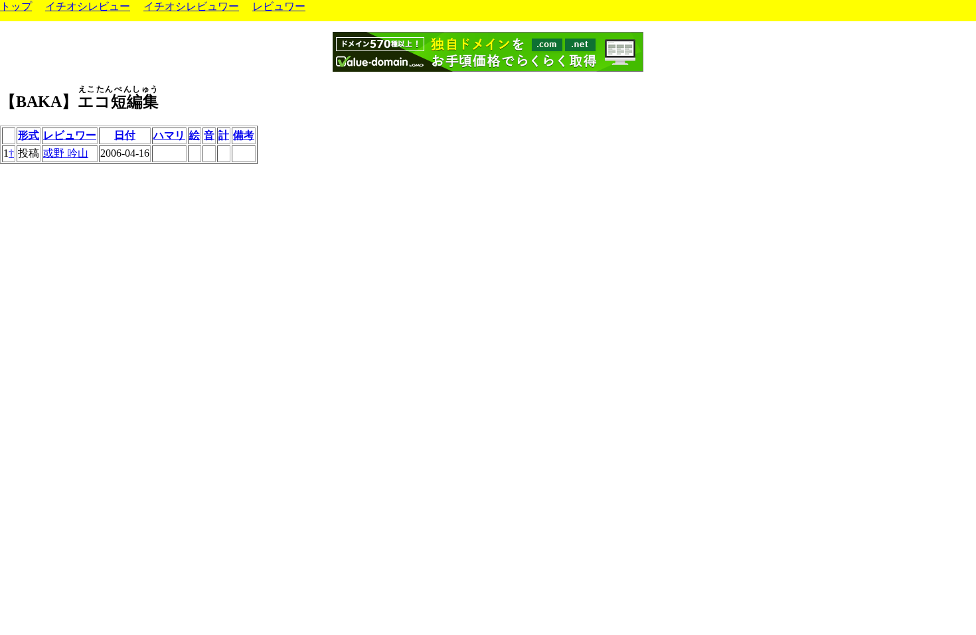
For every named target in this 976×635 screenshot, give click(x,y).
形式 (28, 135)
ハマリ (169, 135)
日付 (124, 135)
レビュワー (278, 6)
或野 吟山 (65, 153)
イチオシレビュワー (191, 6)
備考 (243, 135)
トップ (16, 6)
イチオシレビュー (87, 6)
